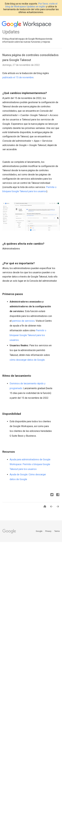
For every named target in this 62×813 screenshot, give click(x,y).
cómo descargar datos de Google (27, 359)
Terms (57, 531)
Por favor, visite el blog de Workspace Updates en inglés (31, 5)
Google (39, 531)
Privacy (48, 531)
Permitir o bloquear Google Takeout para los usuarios (28, 335)
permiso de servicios (23, 320)
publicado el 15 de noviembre (18, 77)
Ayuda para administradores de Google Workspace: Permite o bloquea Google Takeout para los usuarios (30, 464)
